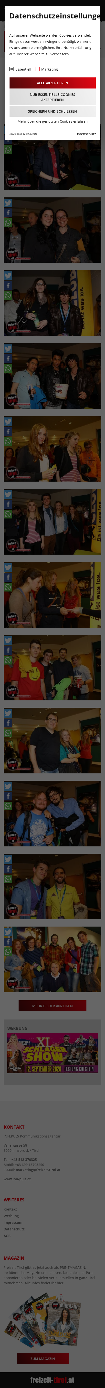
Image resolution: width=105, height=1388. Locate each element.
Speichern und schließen (52, 111)
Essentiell (23, 69)
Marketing (49, 69)
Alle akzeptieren (52, 83)
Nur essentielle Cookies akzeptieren (52, 97)
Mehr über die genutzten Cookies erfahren (53, 121)
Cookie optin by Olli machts (23, 133)
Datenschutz (85, 134)
